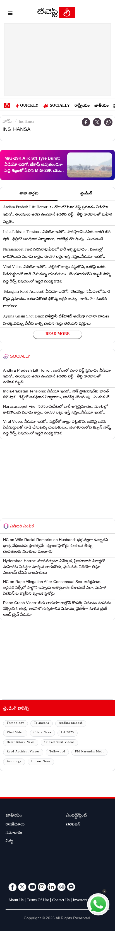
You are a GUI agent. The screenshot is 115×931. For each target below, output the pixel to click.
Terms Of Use (38, 901)
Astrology (14, 761)
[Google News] (61, 887)
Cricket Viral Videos (59, 742)
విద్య (9, 842)
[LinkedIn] (51, 887)
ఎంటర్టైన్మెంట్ (76, 815)
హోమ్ (7, 122)
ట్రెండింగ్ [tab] (86, 194)
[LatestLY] (56, 14)
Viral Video (15, 732)
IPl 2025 (67, 732)
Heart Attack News (21, 742)
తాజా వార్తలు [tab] (29, 194)
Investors (80, 901)
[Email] (71, 887)
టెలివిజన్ (73, 825)
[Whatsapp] (108, 122)
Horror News (41, 761)
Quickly (29, 106)
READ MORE (57, 334)
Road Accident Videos (23, 752)
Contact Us (61, 901)
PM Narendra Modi (89, 752)
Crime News (42, 732)
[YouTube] (32, 887)
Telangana (41, 723)
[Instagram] (42, 887)
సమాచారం (14, 833)
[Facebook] (86, 122)
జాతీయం (101, 106)
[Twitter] (97, 122)
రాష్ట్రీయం (82, 106)
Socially (60, 106)
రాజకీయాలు (15, 825)
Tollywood (57, 752)
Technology (15, 723)
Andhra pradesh (71, 723)
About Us (15, 901)
